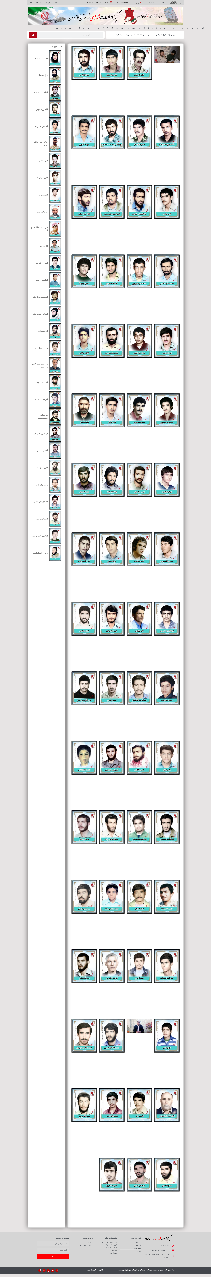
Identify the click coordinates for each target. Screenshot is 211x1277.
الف (203, 28)
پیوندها (32, 2)
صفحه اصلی (56, 2)
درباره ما (47, 2)
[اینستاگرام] (56, 1270)
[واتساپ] (48, 1270)
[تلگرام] (52, 1270)
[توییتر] (39, 1270)
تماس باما (39, 2)
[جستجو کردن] (33, 35)
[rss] (44, 1270)
